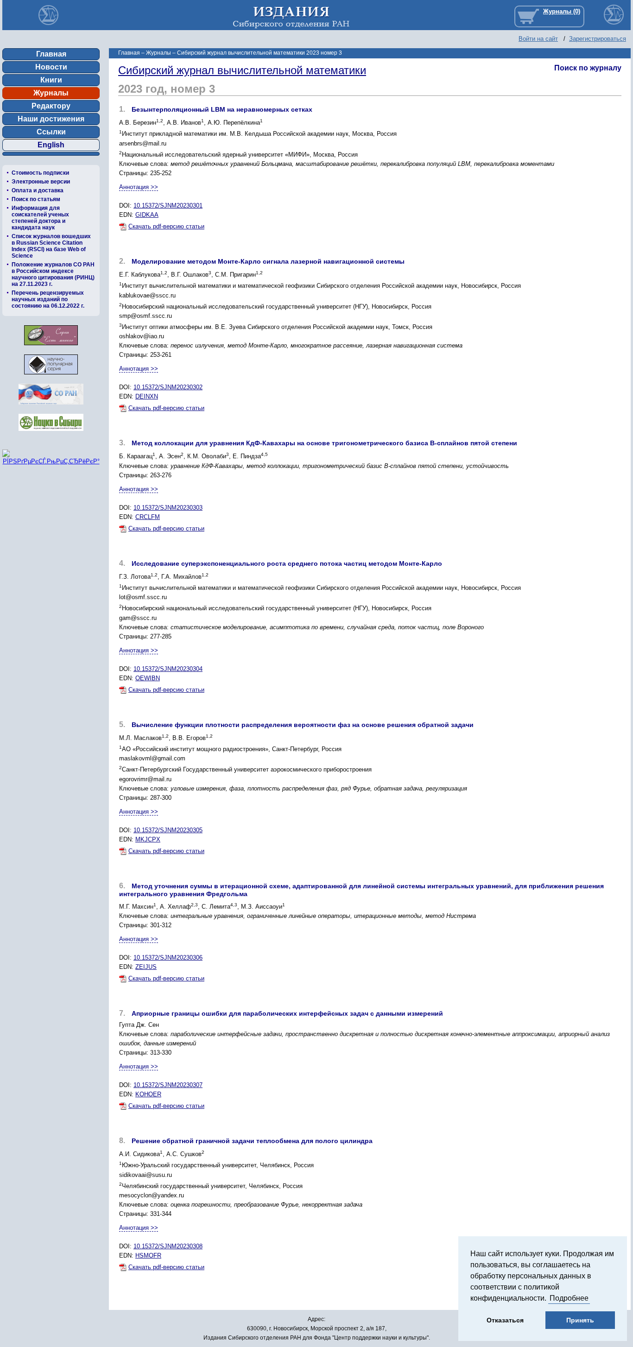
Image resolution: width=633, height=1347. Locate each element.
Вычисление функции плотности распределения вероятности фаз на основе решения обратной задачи (303, 724)
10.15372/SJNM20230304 (168, 668)
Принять (580, 1320)
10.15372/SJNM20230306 (168, 957)
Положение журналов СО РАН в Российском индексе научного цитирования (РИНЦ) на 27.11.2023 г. (53, 274)
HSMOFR (148, 1255)
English (51, 145)
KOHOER (148, 1094)
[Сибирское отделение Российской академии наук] (51, 407)
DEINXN (146, 396)
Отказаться (505, 1320)
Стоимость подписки (40, 173)
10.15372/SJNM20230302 (168, 387)
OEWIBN (147, 678)
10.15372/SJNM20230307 (168, 1084)
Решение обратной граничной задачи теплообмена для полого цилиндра (252, 1141)
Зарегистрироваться (597, 38)
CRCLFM (147, 516)
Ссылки (51, 132)
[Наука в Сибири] (51, 433)
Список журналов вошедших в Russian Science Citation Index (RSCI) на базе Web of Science (51, 246)
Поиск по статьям (36, 199)
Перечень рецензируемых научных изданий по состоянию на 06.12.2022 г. (48, 299)
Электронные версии (41, 181)
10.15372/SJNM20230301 (168, 205)
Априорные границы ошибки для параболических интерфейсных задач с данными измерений (287, 1013)
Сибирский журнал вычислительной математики (242, 70)
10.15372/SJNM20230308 (168, 1246)
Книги (51, 80)
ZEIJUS (146, 966)
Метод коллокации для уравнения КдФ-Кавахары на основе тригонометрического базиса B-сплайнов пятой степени (324, 443)
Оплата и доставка (37, 190)
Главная (51, 54)
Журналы (51, 93)
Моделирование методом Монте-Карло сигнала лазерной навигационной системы (268, 261)
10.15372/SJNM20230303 (168, 507)
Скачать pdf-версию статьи (166, 226)
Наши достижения (51, 119)
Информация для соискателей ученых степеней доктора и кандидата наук (40, 218)
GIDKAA (146, 214)
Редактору (51, 106)
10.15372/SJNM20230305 (168, 830)
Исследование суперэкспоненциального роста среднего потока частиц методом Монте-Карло (287, 563)
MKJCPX (147, 839)
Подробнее (569, 1298)
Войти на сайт (538, 38)
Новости (51, 67)
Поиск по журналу (587, 68)
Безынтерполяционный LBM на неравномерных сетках (222, 109)
